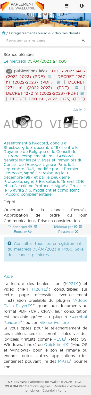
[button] (83, 40)
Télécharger (18, 227)
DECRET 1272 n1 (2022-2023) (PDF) (42, 93)
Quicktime (54, 344)
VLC (58, 339)
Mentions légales (37, 386)
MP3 (69, 283)
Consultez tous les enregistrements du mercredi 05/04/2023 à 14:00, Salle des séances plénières (45, 249)
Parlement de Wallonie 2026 (50, 382)
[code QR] (49, 76)
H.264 (37, 289)
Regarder (66, 231)
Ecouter (21, 231)
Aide (77, 109)
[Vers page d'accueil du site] (22, 6)
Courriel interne (54, 390)
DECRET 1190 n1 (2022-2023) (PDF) (47, 98)
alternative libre (54, 322)
